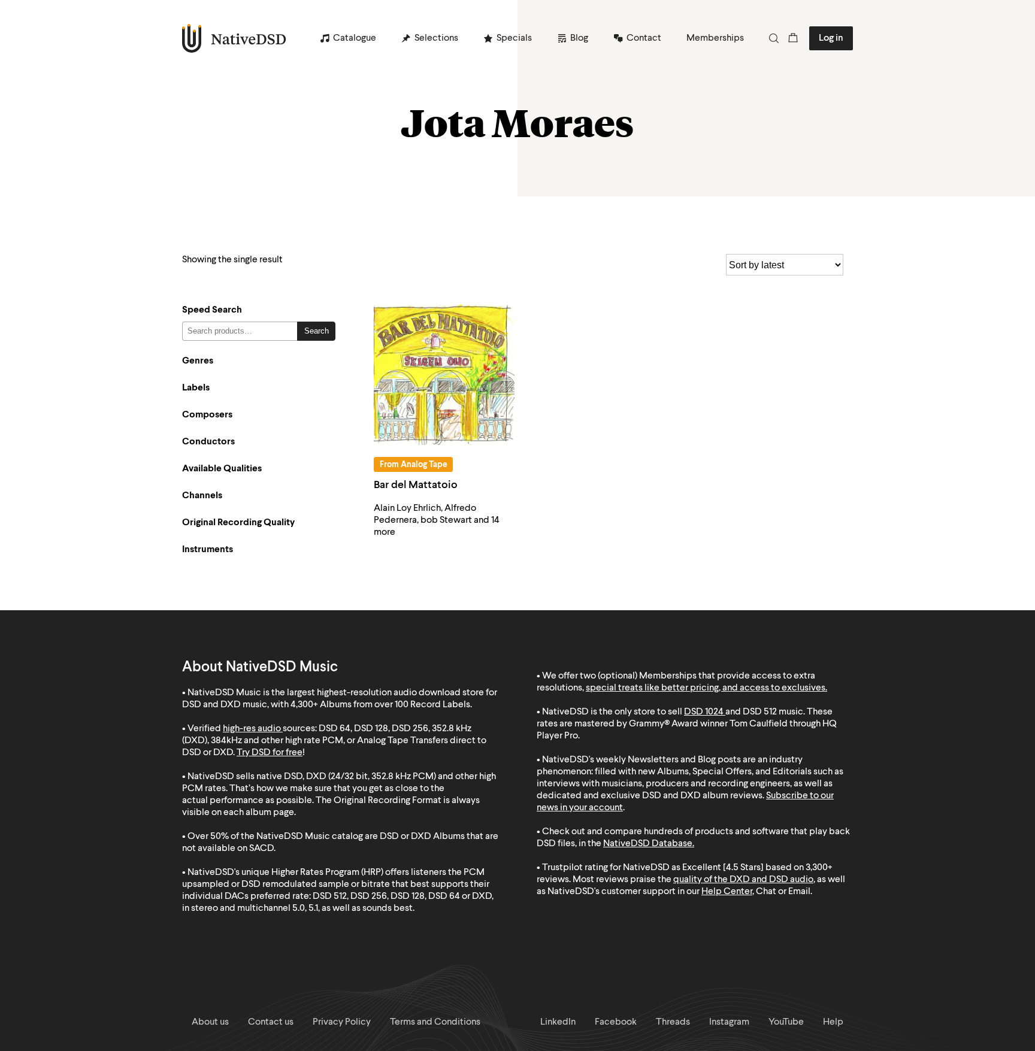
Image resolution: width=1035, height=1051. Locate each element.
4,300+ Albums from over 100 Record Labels (380, 705)
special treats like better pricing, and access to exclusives (705, 688)
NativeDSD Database (647, 844)
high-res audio (252, 729)
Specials (514, 38)
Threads (673, 1022)
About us (210, 1022)
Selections (436, 38)
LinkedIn (558, 1022)
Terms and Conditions (435, 1022)
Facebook (616, 1022)
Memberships (715, 38)
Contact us (270, 1022)
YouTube (786, 1022)
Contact (644, 38)
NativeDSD (234, 38)
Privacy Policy (342, 1022)
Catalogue (354, 38)
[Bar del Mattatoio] (444, 374)
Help (833, 1022)
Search (316, 330)
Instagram (729, 1022)
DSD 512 (760, 712)
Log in (831, 38)
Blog (579, 38)
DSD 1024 (704, 712)
